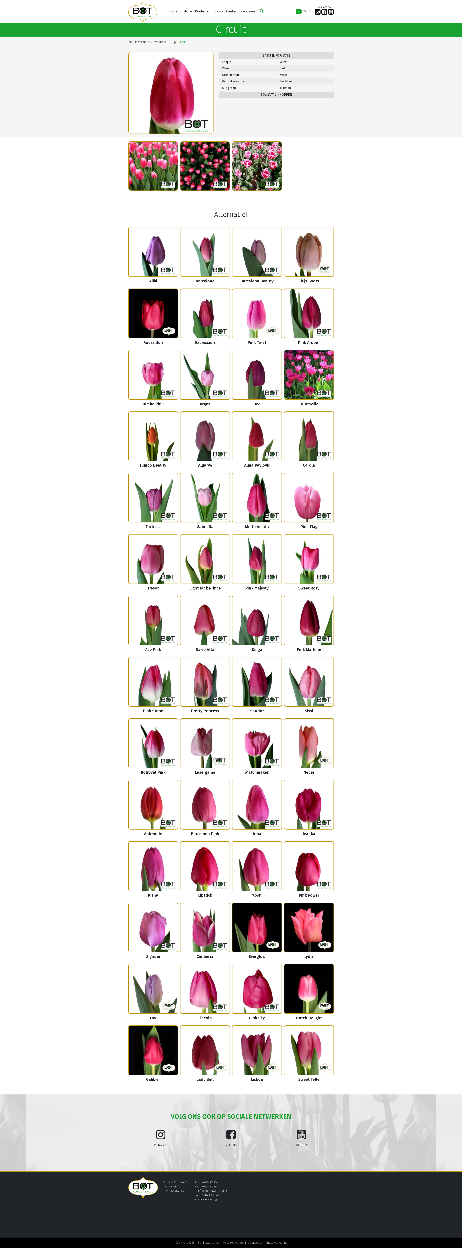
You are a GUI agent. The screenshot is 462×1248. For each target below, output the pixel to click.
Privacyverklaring (206, 1199)
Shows (218, 11)
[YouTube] (331, 12)
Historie (186, 11)
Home (172, 11)
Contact (232, 11)
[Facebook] (324, 12)
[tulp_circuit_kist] (153, 166)
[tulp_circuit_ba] (205, 166)
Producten (203, 11)
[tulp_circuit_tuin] (257, 166)
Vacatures (248, 11)
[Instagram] (318, 12)
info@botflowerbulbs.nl (213, 1190)
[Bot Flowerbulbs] (142, 12)
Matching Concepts (249, 1242)
